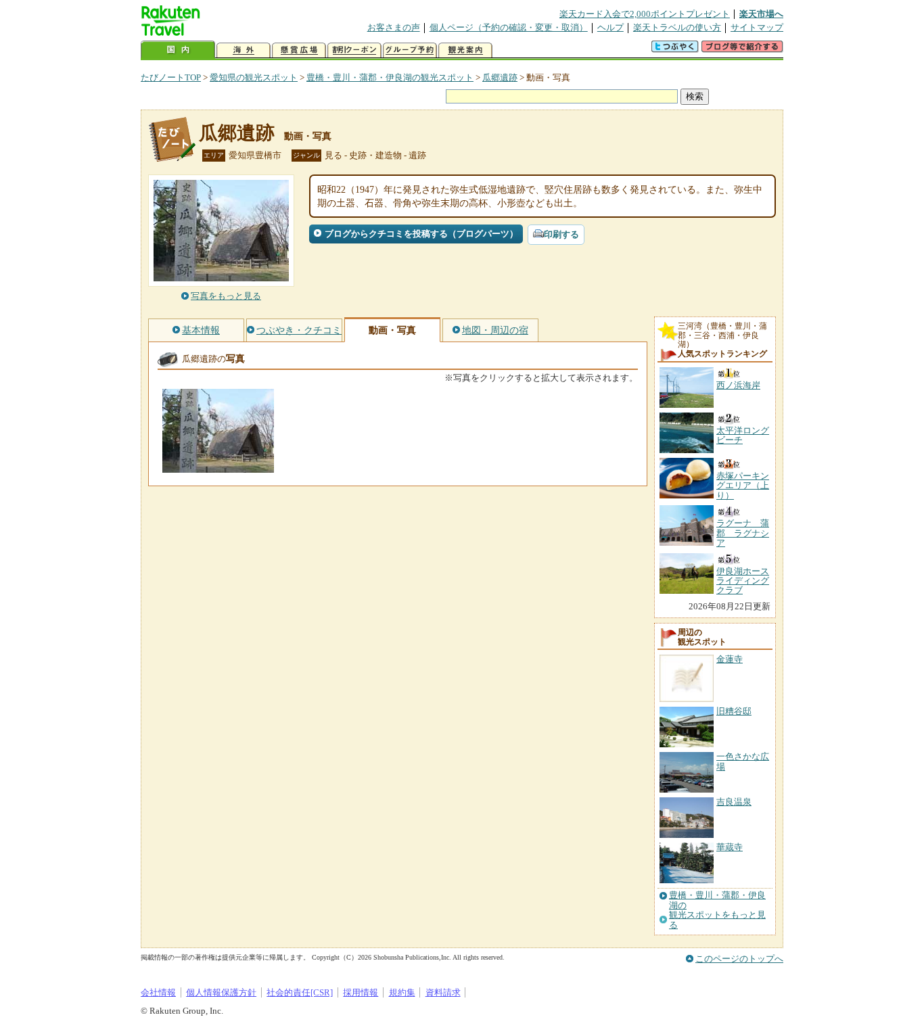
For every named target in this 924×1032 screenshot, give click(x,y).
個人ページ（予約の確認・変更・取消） (509, 27)
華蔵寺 (729, 847)
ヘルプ (610, 27)
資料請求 (443, 992)
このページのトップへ (739, 959)
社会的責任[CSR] (300, 992)
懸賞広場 (299, 50)
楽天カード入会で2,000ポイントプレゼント (644, 14)
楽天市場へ (761, 14)
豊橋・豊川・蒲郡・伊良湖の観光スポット (389, 77)
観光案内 (465, 50)
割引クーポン (354, 50)
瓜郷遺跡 (499, 77)
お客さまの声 (393, 27)
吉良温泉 (734, 802)
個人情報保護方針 (221, 992)
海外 (243, 50)
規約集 (402, 992)
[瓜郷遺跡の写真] (218, 466)
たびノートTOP (171, 77)
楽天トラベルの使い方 (677, 27)
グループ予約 (410, 50)
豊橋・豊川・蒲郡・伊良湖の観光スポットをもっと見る (717, 910)
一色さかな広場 (742, 761)
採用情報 (360, 992)
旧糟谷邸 (734, 711)
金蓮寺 (729, 659)
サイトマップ (757, 27)
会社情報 (158, 992)
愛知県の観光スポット (254, 77)
